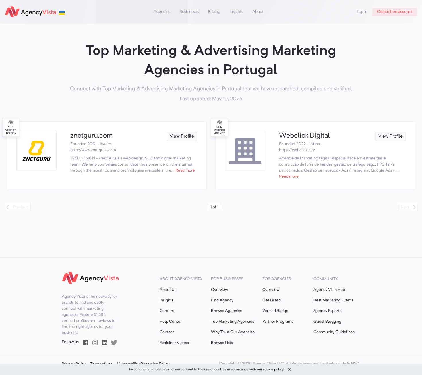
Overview (219, 290)
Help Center (171, 322)
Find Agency (222, 300)
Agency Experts (327, 311)
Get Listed (271, 300)
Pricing (214, 12)
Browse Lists (222, 343)
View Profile (182, 136)
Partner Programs (277, 322)
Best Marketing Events (333, 300)
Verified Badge (275, 311)
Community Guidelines (334, 332)
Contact (167, 332)
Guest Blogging (327, 322)
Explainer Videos (174, 343)
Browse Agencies (226, 311)
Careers (167, 311)
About (258, 12)
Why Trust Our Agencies (233, 332)
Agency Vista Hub (329, 290)
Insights (236, 12)
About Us (168, 290)
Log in (362, 12)
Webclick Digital (304, 135)
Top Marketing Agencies (232, 322)
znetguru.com (91, 135)
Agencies (162, 12)
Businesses (189, 12)
